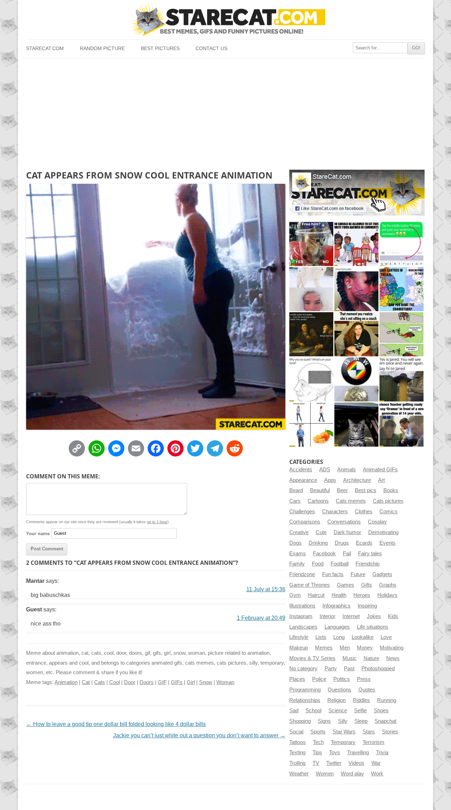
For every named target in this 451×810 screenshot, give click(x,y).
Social (296, 732)
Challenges (302, 511)
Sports (318, 732)
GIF (162, 682)
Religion (336, 700)
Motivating (391, 648)
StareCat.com (45, 48)
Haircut (316, 595)
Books (390, 490)
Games (345, 585)
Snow (205, 682)
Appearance (303, 480)
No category (303, 668)
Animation (66, 682)
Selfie (360, 710)
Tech (318, 742)
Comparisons (304, 522)
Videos (356, 763)
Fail (347, 553)
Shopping (300, 721)
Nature (371, 658)
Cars (295, 501)
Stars (369, 732)
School (313, 710)
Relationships (304, 700)
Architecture (357, 480)
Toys (334, 752)
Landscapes (303, 627)
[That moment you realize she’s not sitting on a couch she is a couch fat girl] (356, 334)
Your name (38, 533)
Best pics (365, 490)
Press (364, 679)
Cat (86, 682)
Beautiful (320, 490)
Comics (388, 511)
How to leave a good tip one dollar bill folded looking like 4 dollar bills (116, 724)
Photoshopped (378, 668)
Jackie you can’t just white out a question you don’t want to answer (199, 735)
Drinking (318, 543)
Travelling (358, 752)
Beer (342, 490)
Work (377, 773)
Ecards (364, 543)
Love (386, 637)
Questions (339, 690)
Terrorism (373, 742)
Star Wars (344, 732)
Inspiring (367, 606)
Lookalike (362, 637)
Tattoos (297, 742)
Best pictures (160, 48)
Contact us (211, 48)
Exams (297, 553)
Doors (147, 682)
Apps (330, 480)
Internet (351, 616)
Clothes (363, 511)
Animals (346, 469)
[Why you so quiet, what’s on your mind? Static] (311, 379)
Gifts (366, 585)
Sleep (360, 721)
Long (339, 637)
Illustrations (302, 606)
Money (365, 648)
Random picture (102, 48)
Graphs (387, 585)
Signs (324, 721)
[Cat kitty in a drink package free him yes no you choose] (311, 244)
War (376, 763)
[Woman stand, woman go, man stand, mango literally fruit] (311, 425)
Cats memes (351, 501)
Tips (317, 752)
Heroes (361, 595)
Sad (293, 710)
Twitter (333, 763)
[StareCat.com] (225, 20)
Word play (352, 773)
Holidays (387, 595)
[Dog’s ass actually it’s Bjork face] (311, 289)
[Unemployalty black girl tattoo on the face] (356, 289)
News (393, 658)
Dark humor (347, 532)
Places (297, 679)
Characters (335, 511)
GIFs (177, 682)
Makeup (298, 648)
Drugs (342, 543)
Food (317, 564)
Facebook (324, 553)
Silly (342, 721)
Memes (324, 648)
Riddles (361, 700)
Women (325, 773)
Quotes (366, 690)
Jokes (374, 616)
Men (345, 648)
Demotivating (383, 532)
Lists (320, 637)
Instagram (301, 616)
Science (337, 710)
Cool (114, 682)
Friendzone (302, 574)
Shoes (381, 710)
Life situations (372, 627)
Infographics (336, 606)
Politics (341, 679)
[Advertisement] (225, 111)
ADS (324, 469)
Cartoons (318, 501)
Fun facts (333, 574)
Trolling (297, 763)
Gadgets (382, 574)
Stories (390, 732)
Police (319, 679)
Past (349, 668)
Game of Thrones (309, 585)
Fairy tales (370, 553)
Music (349, 658)
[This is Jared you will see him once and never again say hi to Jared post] (401, 379)
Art (381, 480)
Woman (225, 682)
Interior (327, 616)
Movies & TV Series (312, 658)
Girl (191, 682)
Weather (299, 773)
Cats (99, 682)
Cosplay (377, 522)
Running (386, 700)
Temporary (343, 742)
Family (297, 564)
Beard (296, 490)
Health (339, 595)
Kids (393, 616)
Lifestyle (298, 637)
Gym (295, 595)
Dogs (295, 543)
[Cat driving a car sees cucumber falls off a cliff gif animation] (356, 425)
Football (339, 564)
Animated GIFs (380, 469)
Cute (321, 532)
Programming (305, 690)
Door (129, 682)
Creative (299, 532)
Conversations (344, 522)
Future (358, 574)
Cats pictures (388, 501)
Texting (297, 752)
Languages (337, 627)
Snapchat (385, 721)
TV (316, 763)
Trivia (382, 752)
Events (387, 543)
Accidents (300, 469)
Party (331, 668)
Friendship (367, 564)
